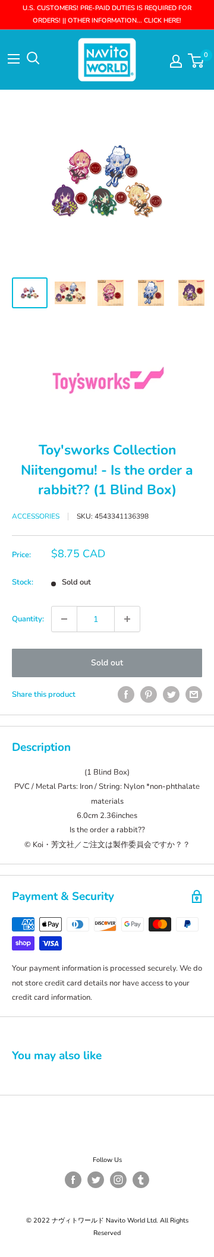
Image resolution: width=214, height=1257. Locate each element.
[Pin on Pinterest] (148, 694)
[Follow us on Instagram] (118, 1179)
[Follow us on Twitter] (95, 1179)
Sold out (107, 662)
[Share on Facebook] (126, 694)
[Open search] (33, 58)
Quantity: (28, 619)
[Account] (176, 61)
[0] (196, 60)
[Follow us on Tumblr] (141, 1179)
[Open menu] (14, 59)
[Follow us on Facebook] (73, 1179)
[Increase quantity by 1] (127, 619)
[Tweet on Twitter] (171, 694)
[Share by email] (193, 694)
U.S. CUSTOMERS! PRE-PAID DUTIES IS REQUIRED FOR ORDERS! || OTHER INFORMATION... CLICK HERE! (107, 14)
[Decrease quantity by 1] (64, 619)
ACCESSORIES (35, 516)
